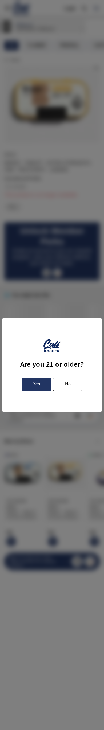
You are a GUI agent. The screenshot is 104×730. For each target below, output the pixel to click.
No (68, 384)
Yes (36, 384)
